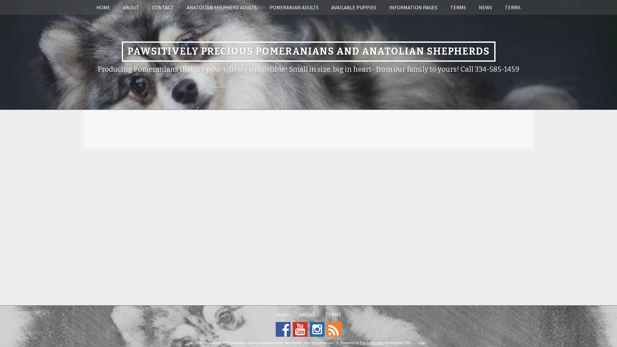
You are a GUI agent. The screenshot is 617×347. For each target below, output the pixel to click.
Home (103, 7)
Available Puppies (353, 7)
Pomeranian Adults (294, 7)
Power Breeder (371, 342)
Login (422, 342)
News (485, 7)
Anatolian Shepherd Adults (222, 7)
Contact (163, 7)
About (131, 7)
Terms (458, 7)
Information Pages (413, 7)
